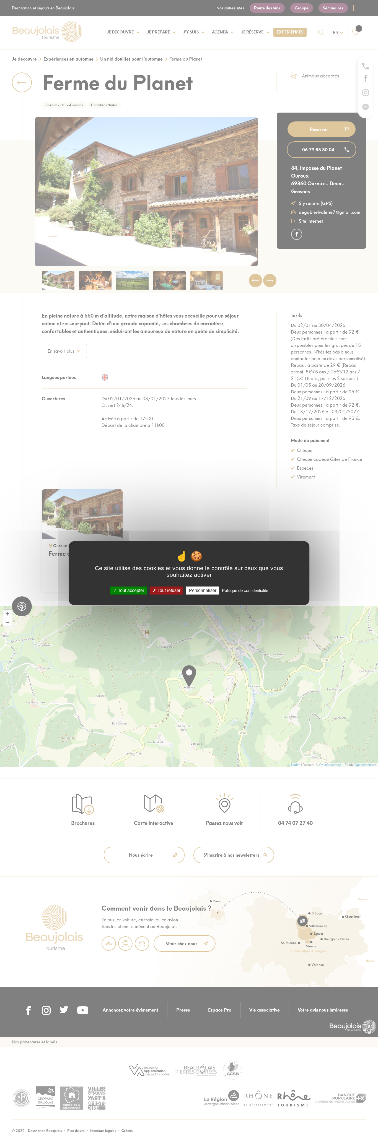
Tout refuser (168, 590)
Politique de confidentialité (245, 590)
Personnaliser (202, 590)
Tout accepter (130, 590)
